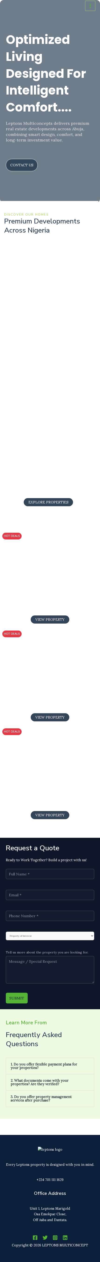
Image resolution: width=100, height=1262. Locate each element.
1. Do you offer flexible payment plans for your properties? (44, 1066)
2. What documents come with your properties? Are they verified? (40, 1082)
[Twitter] (45, 1237)
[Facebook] (35, 1237)
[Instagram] (55, 1237)
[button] (50, 1066)
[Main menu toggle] (90, 6)
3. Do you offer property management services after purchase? (41, 1098)
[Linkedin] (65, 1237)
